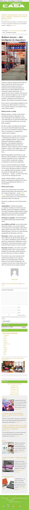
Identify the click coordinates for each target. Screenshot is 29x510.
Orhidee (4, 398)
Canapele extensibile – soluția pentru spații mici (14, 458)
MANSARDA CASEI (14, 391)
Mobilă (4, 352)
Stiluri (4, 354)
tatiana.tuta (7, 19)
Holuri (4, 345)
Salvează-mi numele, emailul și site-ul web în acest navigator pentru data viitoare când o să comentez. (14, 316)
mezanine (5, 351)
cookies (10, 498)
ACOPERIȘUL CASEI (14, 387)
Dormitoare (5, 342)
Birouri (4, 338)
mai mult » (14, 25)
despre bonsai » (22, 451)
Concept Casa (14, 5)
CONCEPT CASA (14, 385)
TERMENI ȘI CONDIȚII (20, 496)
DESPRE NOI (7, 496)
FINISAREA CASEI (14, 389)
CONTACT (12, 496)
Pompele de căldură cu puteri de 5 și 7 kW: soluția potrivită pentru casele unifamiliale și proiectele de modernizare (14, 427)
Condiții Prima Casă (8, 477)
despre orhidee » (18, 409)
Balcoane (5, 336)
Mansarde (5, 349)
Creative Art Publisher (18, 499)
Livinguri (5, 347)
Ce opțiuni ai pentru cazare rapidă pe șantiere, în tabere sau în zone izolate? (13, 414)
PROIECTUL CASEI (14, 392)
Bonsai (4, 441)
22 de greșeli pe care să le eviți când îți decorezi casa (13, 359)
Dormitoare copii (6, 343)
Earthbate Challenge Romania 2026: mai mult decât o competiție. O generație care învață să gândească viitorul (14, 16)
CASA (9, 30)
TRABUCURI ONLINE (14, 394)
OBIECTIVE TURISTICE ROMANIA (14, 383)
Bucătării (5, 340)
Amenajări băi (6, 335)
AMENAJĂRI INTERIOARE (17, 30)
